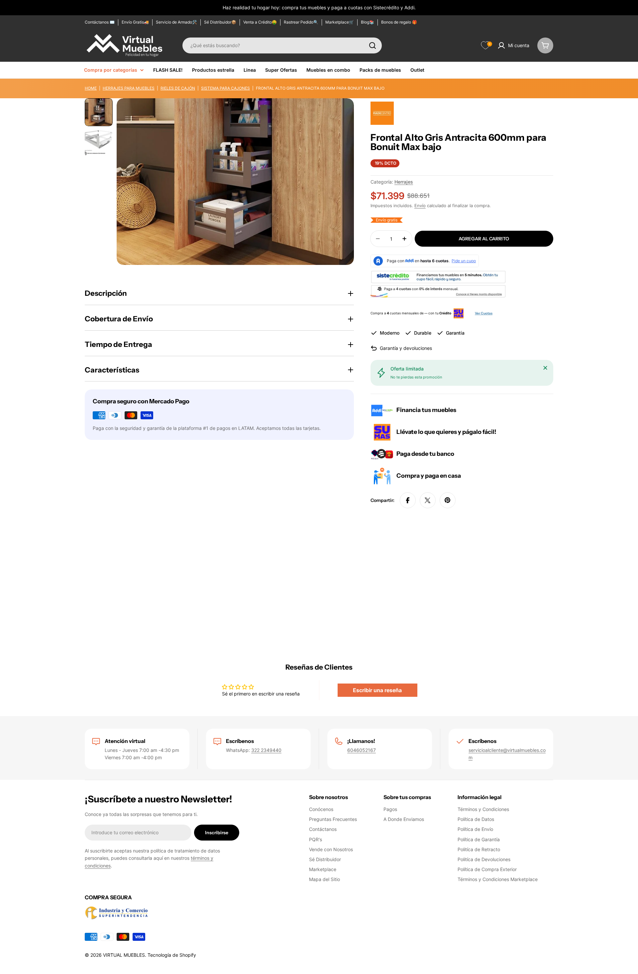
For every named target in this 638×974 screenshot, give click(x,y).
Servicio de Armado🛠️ (176, 22)
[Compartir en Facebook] (408, 500)
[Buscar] (372, 45)
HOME (91, 88)
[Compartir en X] (428, 500)
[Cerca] (545, 368)
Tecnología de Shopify (172, 955)
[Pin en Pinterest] (448, 500)
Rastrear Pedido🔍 (301, 22)
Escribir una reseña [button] (377, 690)
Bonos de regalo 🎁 (399, 22)
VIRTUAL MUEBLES (124, 955)
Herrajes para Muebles (129, 88)
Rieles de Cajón (177, 88)
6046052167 (361, 750)
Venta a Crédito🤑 (260, 22)
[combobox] (282, 45)
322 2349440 (266, 750)
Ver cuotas (483, 313)
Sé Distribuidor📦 (220, 22)
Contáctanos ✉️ (100, 22)
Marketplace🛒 (339, 22)
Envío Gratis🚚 (135, 22)
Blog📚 (367, 22)
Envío (420, 205)
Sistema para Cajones (225, 88)
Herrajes (403, 182)
